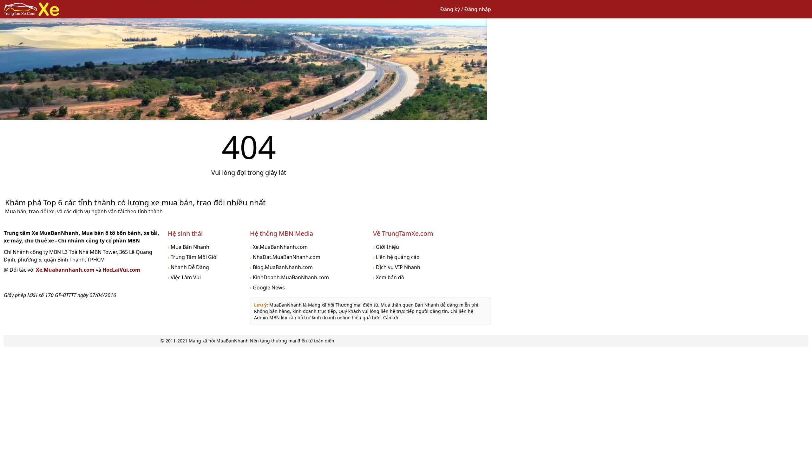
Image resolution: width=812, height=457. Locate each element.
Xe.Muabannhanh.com (66, 269)
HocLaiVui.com (121, 269)
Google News (267, 287)
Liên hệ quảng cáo (396, 257)
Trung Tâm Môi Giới (193, 257)
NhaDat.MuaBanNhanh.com (285, 257)
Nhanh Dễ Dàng (188, 267)
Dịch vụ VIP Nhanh (396, 267)
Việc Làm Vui (184, 277)
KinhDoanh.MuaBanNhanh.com (289, 277)
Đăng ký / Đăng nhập (465, 9)
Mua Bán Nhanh (188, 246)
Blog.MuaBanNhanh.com (281, 267)
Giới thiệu (386, 246)
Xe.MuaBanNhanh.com (279, 246)
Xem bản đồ (388, 277)
